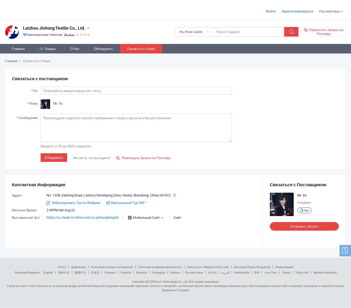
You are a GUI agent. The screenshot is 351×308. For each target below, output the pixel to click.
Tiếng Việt (301, 272)
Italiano (175, 272)
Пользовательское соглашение (112, 267)
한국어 (212, 272)
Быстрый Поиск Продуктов (252, 267)
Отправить (53, 157)
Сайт (177, 217)
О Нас (75, 48)
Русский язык (194, 272)
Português (158, 272)
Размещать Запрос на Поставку (143, 157)
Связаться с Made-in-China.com (208, 267)
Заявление (78, 267)
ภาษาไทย (271, 272)
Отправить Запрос (304, 226)
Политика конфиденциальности (160, 267)
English (48, 272)
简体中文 (63, 272)
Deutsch (141, 272)
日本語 (95, 272)
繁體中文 (80, 272)
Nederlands (241, 272)
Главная (18, 48)
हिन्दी (257, 272)
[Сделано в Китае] (35, 9)
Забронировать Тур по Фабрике (76, 202)
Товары (50, 48)
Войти (271, 11)
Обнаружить (103, 48)
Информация (284, 267)
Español (126, 272)
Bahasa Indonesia (325, 272)
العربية (225, 272)
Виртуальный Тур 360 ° (128, 202)
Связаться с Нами (141, 48)
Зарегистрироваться (297, 11)
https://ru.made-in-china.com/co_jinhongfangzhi (83, 217)
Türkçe (286, 272)
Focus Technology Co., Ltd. (171, 281)
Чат (306, 210)
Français (110, 272)
